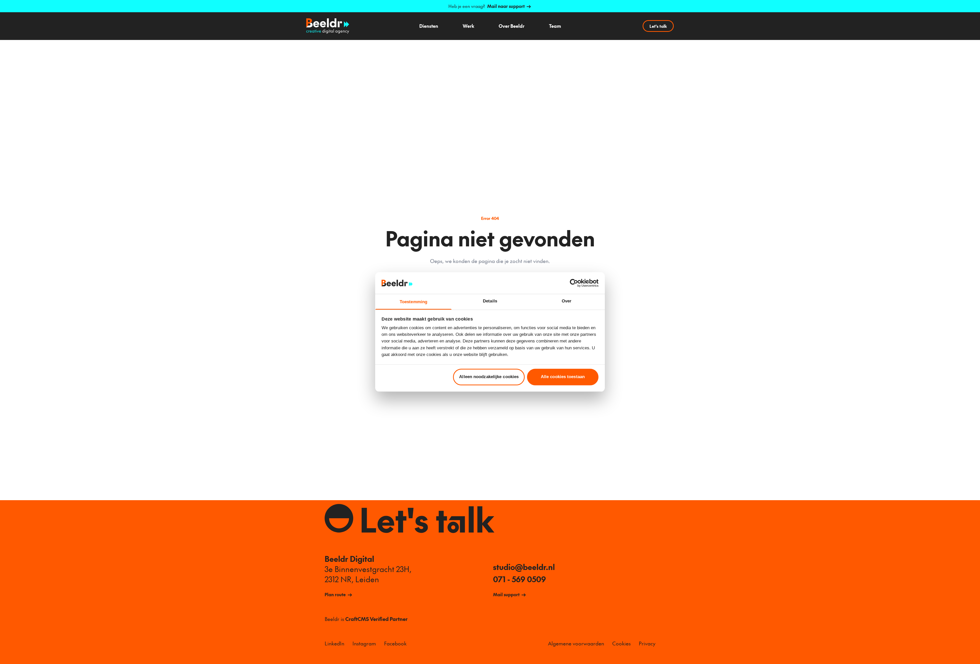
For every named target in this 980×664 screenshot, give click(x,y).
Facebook (395, 643)
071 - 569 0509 (519, 579)
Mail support (506, 594)
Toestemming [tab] (413, 301)
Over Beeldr (511, 26)
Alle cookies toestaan (563, 377)
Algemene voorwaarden (576, 643)
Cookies (621, 643)
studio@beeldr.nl (524, 567)
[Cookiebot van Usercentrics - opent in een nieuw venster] (576, 283)
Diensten (428, 26)
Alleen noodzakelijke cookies (489, 377)
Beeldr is (366, 618)
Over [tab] (566, 301)
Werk (468, 26)
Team (555, 26)
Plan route (335, 594)
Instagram (364, 643)
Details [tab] (490, 301)
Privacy (647, 643)
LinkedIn (334, 643)
